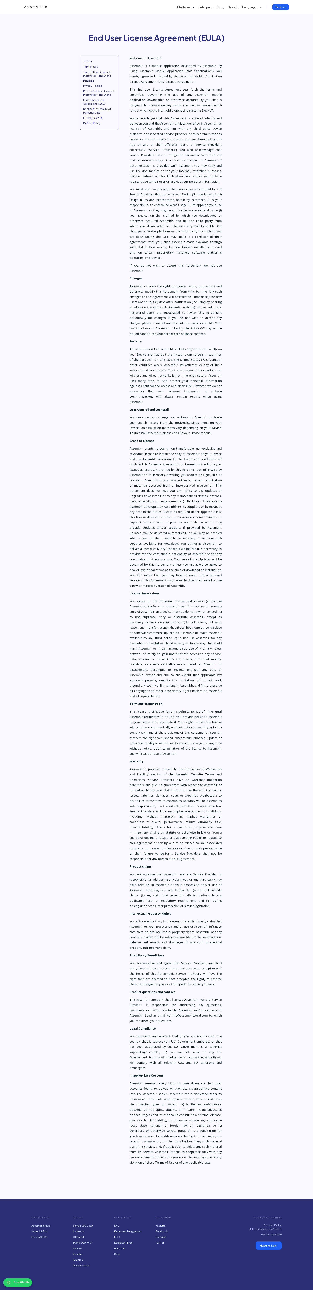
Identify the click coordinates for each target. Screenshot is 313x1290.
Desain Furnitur (81, 1265)
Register (281, 7)
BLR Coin (119, 1248)
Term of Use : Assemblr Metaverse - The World (97, 73)
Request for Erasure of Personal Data (97, 110)
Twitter (160, 1242)
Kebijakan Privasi (123, 1242)
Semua (83, 1225)
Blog (117, 1253)
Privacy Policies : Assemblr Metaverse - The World (99, 92)
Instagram (161, 1236)
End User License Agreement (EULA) (94, 101)
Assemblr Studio (41, 1225)
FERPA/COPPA (92, 117)
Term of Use (90, 66)
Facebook (162, 1231)
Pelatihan (78, 1253)
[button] (185, 7)
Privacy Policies (92, 85)
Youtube (161, 1225)
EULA (117, 1236)
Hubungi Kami (268, 1245)
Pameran (78, 1259)
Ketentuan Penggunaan (127, 1231)
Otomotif (78, 1236)
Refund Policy (91, 123)
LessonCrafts (39, 1236)
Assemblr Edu (39, 1231)
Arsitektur (78, 1231)
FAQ (116, 1225)
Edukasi (77, 1248)
